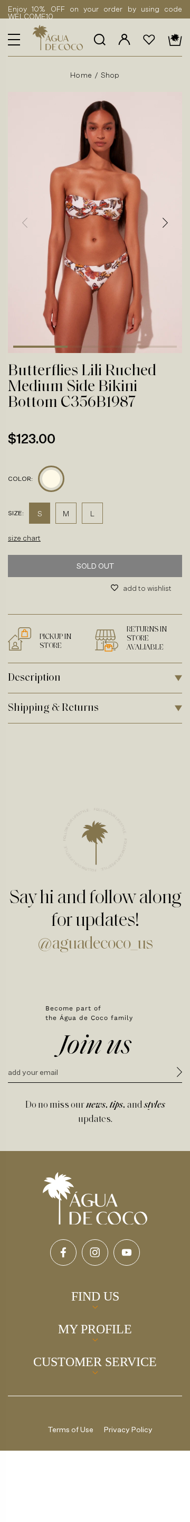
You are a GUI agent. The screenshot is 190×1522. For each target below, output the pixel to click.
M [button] (66, 513)
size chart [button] (24, 537)
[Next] (165, 222)
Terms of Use (70, 1429)
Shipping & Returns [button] (53, 708)
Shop (110, 74)
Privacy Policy (128, 1429)
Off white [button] (51, 479)
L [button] (92, 513)
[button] (14, 39)
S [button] (39, 513)
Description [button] (34, 678)
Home (81, 74)
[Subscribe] (179, 1074)
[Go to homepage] (95, 1198)
